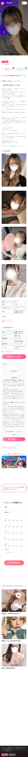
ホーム (3, 75)
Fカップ (14, 447)
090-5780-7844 (19, 341)
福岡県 (12, 75)
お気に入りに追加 (15, 356)
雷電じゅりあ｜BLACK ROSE (11, 641)
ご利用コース (7, 512)
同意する (5, 754)
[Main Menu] (2, 3)
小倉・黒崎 (5, 61)
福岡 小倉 (17, 335)
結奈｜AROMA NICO (8, 668)
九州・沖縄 (7, 75)
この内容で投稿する (14, 563)
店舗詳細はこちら (15, 439)
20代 (10, 447)
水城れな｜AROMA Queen (10, 613)
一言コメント (7, 549)
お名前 (5, 507)
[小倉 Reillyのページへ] (14, 371)
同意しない (12, 754)
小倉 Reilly (6, 64)
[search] (23, 3)
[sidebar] (25, 3)
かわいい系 (5, 447)
